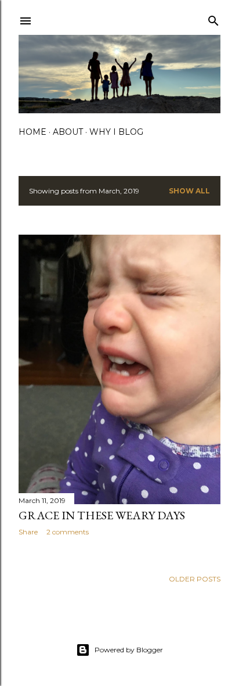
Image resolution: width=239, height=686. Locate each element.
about (68, 132)
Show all (189, 190)
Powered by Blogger (129, 649)
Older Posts (194, 578)
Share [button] (28, 531)
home (32, 132)
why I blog (116, 132)
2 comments (67, 531)
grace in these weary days (102, 515)
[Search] (213, 18)
